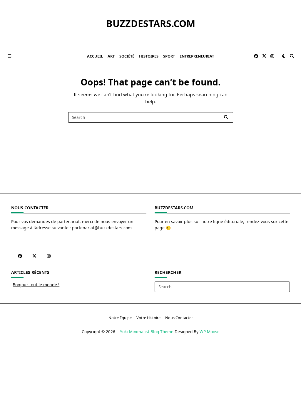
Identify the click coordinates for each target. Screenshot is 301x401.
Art (111, 56)
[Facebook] (256, 56)
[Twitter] (264, 56)
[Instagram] (272, 56)
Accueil (95, 56)
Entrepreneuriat (197, 56)
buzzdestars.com (150, 23)
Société (126, 56)
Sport (169, 56)
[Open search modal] (292, 56)
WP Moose (210, 331)
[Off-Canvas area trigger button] (9, 56)
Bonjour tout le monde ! (36, 284)
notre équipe (120, 317)
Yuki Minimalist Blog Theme (146, 331)
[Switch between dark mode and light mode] (283, 56)
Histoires (148, 56)
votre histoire (148, 317)
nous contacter (179, 317)
